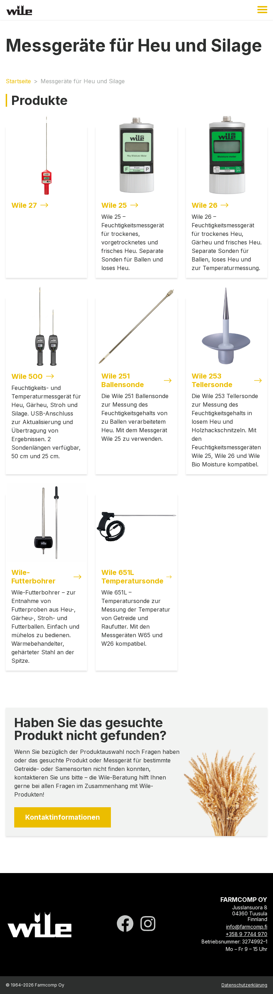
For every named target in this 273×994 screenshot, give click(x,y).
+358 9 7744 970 (246, 934)
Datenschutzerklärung (244, 985)
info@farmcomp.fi (246, 927)
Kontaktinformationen (62, 817)
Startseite (18, 81)
